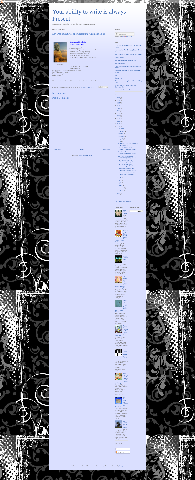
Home (82, 149)
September (122, 136)
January (121, 190)
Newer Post (57, 149)
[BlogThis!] (101, 87)
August (121, 139)
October (121, 133)
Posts (119, 449)
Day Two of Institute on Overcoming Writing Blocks (127, 161)
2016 (118, 118)
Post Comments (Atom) (86, 155)
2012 (118, 194)
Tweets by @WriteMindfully (123, 201)
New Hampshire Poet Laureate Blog (125, 60)
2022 (118, 103)
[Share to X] (103, 87)
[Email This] (100, 87)
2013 (118, 126)
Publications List (120, 57)
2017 (118, 116)
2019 (118, 111)
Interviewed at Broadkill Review (124, 90)
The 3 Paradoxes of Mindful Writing (125, 424)
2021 (118, 105)
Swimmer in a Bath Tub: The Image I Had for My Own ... (127, 173)
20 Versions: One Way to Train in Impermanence (128, 144)
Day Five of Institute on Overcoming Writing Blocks (127, 148)
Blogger (121, 466)
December (122, 128)
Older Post (106, 149)
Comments (120, 452)
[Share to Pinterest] (107, 87)
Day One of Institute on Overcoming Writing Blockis (127, 165)
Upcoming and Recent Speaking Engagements (128, 54)
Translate (129, 36)
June (120, 177)
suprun (109, 466)
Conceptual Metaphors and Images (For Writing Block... (127, 169)
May (120, 180)
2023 (118, 100)
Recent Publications (121, 63)
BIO (116, 75)
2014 (118, 123)
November (122, 131)
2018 (118, 113)
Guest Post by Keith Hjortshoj (125, 259)
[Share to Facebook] (105, 87)
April (120, 183)
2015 (118, 121)
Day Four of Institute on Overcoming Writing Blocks (127, 152)
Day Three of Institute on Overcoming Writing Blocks (127, 157)
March (121, 185)
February (121, 188)
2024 (118, 98)
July (120, 141)
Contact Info (118, 78)
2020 (118, 108)
